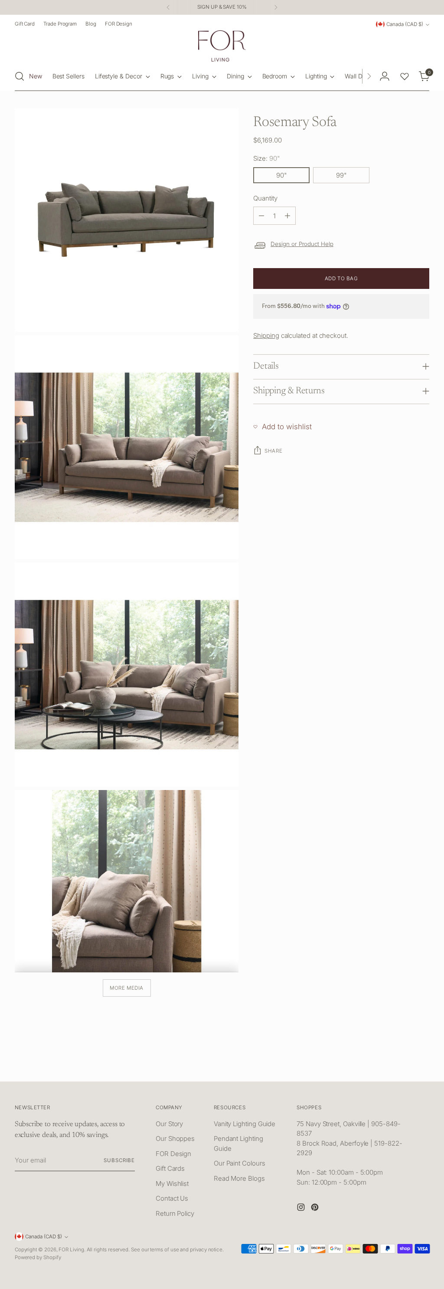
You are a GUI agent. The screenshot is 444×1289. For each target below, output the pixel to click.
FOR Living (71, 1250)
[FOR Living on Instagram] (302, 1209)
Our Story (169, 1124)
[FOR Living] (222, 46)
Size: (266, 158)
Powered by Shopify (38, 1257)
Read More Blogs (239, 1178)
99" (341, 175)
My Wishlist (172, 1183)
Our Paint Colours (239, 1163)
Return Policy (175, 1213)
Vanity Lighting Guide (244, 1124)
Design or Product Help (302, 243)
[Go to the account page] (384, 76)
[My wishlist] (404, 76)
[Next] (275, 7)
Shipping (266, 335)
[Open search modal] (19, 76)
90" (281, 175)
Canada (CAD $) (404, 24)
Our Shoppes (175, 1138)
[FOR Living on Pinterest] (315, 1209)
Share (273, 451)
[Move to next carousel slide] (422, 1065)
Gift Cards (170, 1168)
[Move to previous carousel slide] (402, 1065)
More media (127, 988)
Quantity (265, 198)
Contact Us (172, 1198)
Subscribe (119, 1160)
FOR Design (173, 1154)
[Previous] (168, 7)
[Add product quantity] (287, 215)
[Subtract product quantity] (261, 215)
